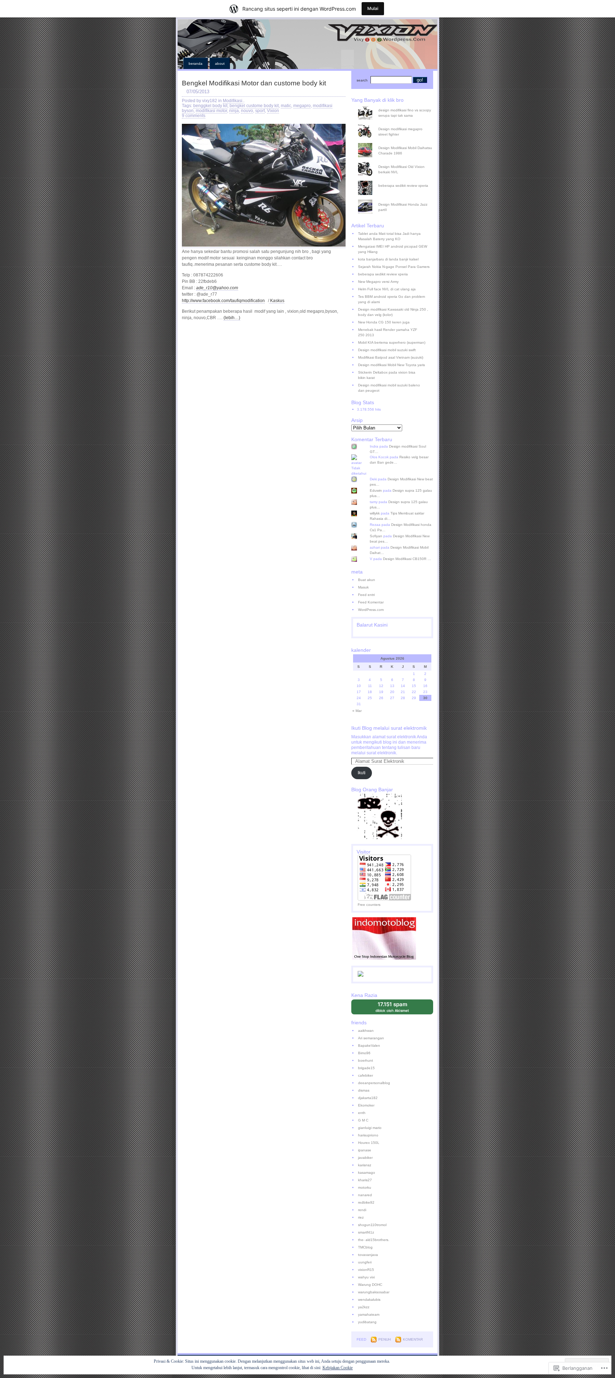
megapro (302, 105)
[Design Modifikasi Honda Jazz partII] (395, 200)
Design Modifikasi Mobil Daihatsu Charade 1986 (405, 150)
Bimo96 (364, 1053)
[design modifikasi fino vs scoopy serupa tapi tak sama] (395, 105)
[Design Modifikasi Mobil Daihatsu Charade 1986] (395, 143)
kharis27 (365, 1180)
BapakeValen (369, 1045)
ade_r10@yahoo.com (217, 287)
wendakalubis (369, 1300)
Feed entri (366, 595)
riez (361, 1217)
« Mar (357, 711)
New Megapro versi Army (378, 282)
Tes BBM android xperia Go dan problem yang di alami (391, 299)
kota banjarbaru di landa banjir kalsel (388, 259)
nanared (365, 1195)
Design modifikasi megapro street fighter (400, 131)
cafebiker (365, 1075)
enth (362, 1113)
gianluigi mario (370, 1128)
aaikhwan (366, 1031)
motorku (364, 1187)
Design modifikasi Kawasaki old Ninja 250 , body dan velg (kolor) (393, 312)
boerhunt (365, 1060)
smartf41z (366, 1232)
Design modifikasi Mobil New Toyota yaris (391, 365)
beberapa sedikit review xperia (403, 186)
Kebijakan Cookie (337, 1367)
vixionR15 (366, 1270)
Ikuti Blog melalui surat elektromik (389, 728)
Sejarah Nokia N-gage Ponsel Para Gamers (394, 267)
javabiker (365, 1158)
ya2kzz (363, 1307)
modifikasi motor (211, 110)
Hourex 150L (368, 1143)
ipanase (364, 1150)
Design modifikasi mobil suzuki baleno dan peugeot (389, 387)
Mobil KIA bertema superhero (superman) (391, 342)
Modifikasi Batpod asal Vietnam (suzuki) (390, 357)
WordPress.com (371, 610)
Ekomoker (366, 1105)
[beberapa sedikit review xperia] (395, 181)
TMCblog (365, 1247)
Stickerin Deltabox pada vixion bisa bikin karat (386, 375)
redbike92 (366, 1202)
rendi (362, 1210)
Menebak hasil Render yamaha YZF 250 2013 (387, 332)
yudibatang (367, 1322)
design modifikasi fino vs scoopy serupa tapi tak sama (404, 112)
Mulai (372, 8)
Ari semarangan (371, 1038)
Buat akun (366, 580)
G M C (363, 1120)
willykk (375, 513)
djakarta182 (368, 1098)
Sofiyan (376, 536)
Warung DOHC (370, 1285)
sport (260, 110)
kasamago (366, 1172)
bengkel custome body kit (254, 105)
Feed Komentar (371, 602)
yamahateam (368, 1314)
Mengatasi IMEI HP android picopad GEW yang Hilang (392, 249)
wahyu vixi (366, 1277)
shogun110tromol (372, 1225)
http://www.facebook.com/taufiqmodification (223, 300)
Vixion (273, 110)
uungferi (365, 1262)
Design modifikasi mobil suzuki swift (387, 350)
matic (286, 105)
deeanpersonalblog (374, 1083)
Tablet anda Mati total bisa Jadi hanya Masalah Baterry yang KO (389, 236)
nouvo (247, 110)
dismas (363, 1090)
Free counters (369, 905)
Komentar (413, 1339)
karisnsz (364, 1165)
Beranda (196, 63)
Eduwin (376, 490)
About (220, 63)
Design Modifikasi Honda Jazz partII (402, 207)
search (362, 80)
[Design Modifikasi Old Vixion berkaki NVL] (395, 162)
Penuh (384, 1339)
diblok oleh (397, 1007)
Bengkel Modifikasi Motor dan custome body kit (254, 83)
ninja (234, 110)
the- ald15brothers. (373, 1240)
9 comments (193, 115)
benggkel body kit (210, 105)
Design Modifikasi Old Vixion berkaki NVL (401, 169)
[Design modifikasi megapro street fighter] (395, 124)
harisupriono (368, 1135)
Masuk (363, 587)
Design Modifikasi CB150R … (407, 559)
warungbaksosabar (373, 1292)
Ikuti (362, 772)
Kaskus (276, 300)
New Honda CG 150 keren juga (384, 322)
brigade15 (366, 1068)
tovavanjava (368, 1255)
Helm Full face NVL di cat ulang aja (387, 289)
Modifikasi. (233, 100)
